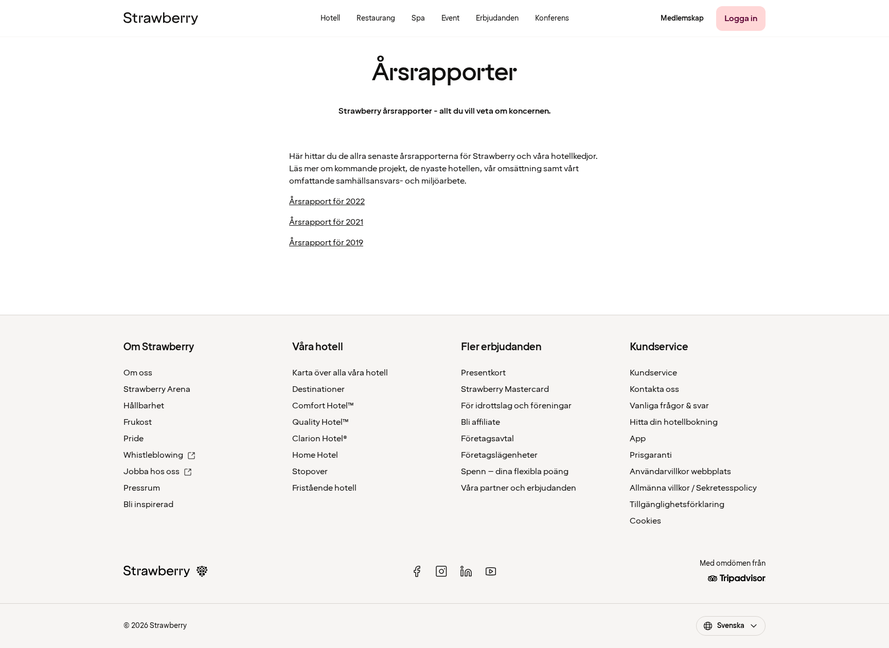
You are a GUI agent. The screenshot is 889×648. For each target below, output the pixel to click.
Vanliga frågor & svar (669, 405)
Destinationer (318, 389)
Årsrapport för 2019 (326, 242)
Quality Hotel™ (320, 422)
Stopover (310, 471)
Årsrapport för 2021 (326, 222)
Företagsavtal (487, 438)
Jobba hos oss (151, 471)
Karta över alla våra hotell (340, 373)
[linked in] (466, 571)
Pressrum (141, 488)
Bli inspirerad (148, 504)
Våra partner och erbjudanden (518, 488)
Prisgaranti (651, 455)
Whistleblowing (153, 455)
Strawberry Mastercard (505, 389)
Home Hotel (315, 455)
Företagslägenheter (499, 455)
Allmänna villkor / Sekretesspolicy (693, 488)
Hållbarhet (143, 405)
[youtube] (491, 571)
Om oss (137, 373)
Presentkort (483, 373)
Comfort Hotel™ (323, 405)
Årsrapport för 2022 (327, 201)
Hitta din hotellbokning (674, 422)
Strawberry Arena (156, 389)
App (638, 438)
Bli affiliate (480, 422)
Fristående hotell (324, 488)
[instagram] (441, 571)
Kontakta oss (654, 389)
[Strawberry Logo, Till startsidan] (160, 18)
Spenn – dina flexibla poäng (514, 471)
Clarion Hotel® (319, 438)
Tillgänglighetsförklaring (677, 504)
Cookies (645, 521)
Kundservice (653, 373)
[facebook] (417, 571)
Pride (133, 438)
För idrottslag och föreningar (516, 405)
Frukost (137, 422)
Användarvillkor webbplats (680, 471)
